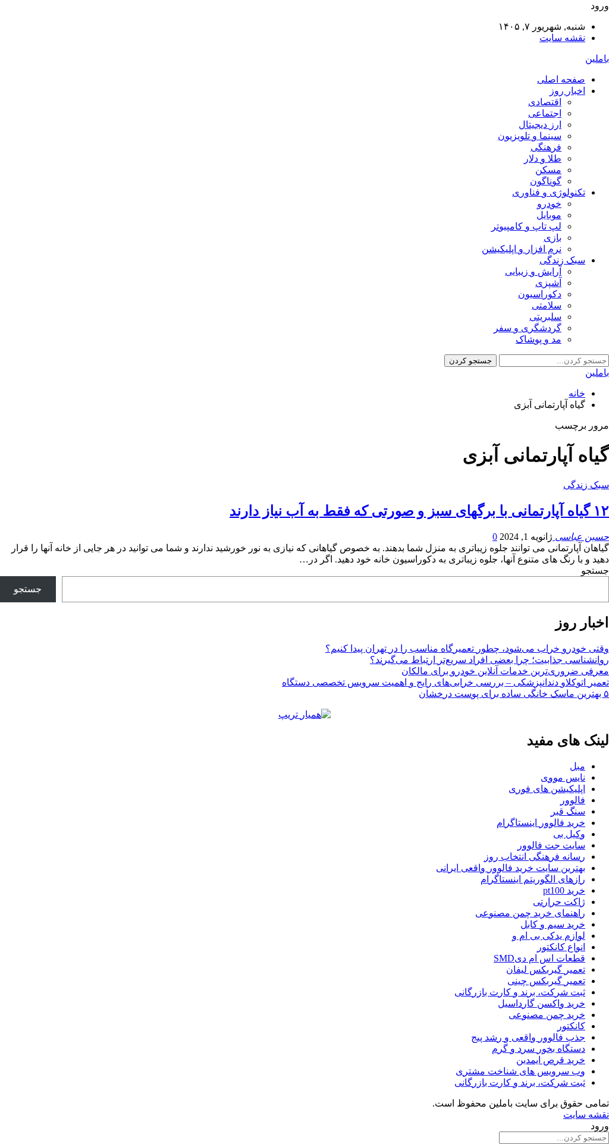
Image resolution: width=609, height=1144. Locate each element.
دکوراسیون (539, 294)
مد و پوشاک (538, 339)
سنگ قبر (568, 811)
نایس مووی (563, 777)
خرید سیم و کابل (552, 924)
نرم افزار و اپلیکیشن (521, 249)
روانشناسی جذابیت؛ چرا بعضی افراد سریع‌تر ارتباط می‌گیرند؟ (489, 660)
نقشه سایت (562, 38)
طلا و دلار (542, 158)
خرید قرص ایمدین (550, 1060)
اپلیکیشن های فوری (546, 789)
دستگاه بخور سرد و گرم (538, 1049)
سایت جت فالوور (551, 845)
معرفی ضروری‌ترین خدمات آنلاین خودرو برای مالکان (505, 671)
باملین (597, 59)
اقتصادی (544, 102)
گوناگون (545, 181)
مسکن (548, 170)
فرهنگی (545, 147)
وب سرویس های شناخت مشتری (520, 1071)
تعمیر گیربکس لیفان (545, 969)
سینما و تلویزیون (529, 136)
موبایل (548, 215)
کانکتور (571, 1026)
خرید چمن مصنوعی (546, 1015)
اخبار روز (567, 91)
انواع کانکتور (561, 947)
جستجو (595, 570)
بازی (552, 237)
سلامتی (546, 305)
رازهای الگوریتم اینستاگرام (533, 879)
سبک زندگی (562, 260)
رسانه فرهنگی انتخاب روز (534, 856)
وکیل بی (569, 834)
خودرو (549, 204)
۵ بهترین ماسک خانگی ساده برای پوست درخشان (514, 694)
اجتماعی (544, 113)
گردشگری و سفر (527, 328)
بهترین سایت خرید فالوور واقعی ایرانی (510, 868)
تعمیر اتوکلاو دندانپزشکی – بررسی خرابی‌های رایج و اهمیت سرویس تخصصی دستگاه (445, 682)
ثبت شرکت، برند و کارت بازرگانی (519, 992)
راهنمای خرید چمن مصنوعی (530, 913)
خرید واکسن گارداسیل (541, 1003)
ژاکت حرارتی (559, 902)
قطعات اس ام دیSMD (539, 958)
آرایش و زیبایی (533, 271)
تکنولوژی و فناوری (548, 192)
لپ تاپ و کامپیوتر (526, 226)
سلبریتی (545, 317)
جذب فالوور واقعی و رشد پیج (528, 1037)
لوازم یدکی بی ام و (548, 936)
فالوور (572, 800)
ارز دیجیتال (540, 125)
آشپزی (548, 283)
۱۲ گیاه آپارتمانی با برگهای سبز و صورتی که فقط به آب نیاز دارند (419, 510)
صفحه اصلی (561, 79)
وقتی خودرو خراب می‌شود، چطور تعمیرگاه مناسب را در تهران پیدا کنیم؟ (467, 648)
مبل (577, 766)
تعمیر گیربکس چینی (546, 981)
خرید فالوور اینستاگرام (541, 823)
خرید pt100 (564, 890)
